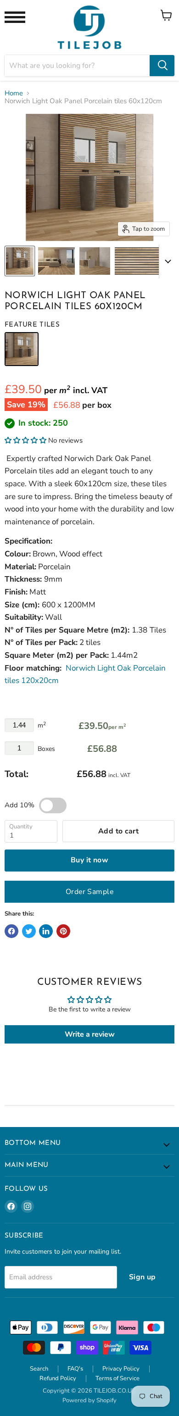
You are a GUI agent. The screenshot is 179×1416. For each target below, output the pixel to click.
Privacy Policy (121, 1369)
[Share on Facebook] (11, 931)
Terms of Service (117, 1378)
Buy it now (90, 860)
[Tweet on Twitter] (29, 931)
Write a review (90, 1034)
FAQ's (75, 1369)
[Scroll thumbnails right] (166, 261)
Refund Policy (57, 1378)
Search (39, 1369)
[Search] (162, 65)
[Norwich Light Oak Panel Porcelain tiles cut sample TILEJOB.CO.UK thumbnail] (19, 261)
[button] (25, 440)
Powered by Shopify (89, 1400)
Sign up (142, 1277)
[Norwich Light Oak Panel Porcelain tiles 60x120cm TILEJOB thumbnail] (142, 261)
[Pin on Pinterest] (63, 931)
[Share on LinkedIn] (46, 931)
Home (14, 93)
